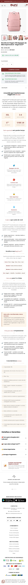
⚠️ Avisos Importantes (8, 449)
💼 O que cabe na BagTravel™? (11, 444)
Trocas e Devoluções (14, 532)
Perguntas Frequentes (14, 535)
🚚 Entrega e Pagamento (9, 454)
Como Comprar (14, 528)
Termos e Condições (14, 546)
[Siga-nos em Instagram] (11, 520)
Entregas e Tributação (14, 551)
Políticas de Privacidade (14, 548)
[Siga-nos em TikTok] (20, 520)
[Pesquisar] (4, 5)
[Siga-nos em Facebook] (8, 520)
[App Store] (20, 501)
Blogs (14, 553)
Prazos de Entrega (14, 530)
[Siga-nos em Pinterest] (14, 520)
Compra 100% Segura (14, 537)
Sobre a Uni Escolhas (14, 544)
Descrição (4, 87)
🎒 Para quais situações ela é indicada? (10, 438)
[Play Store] (8, 501)
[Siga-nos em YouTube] (17, 520)
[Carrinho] (25, 5)
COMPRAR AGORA (14, 69)
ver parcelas (4, 52)
